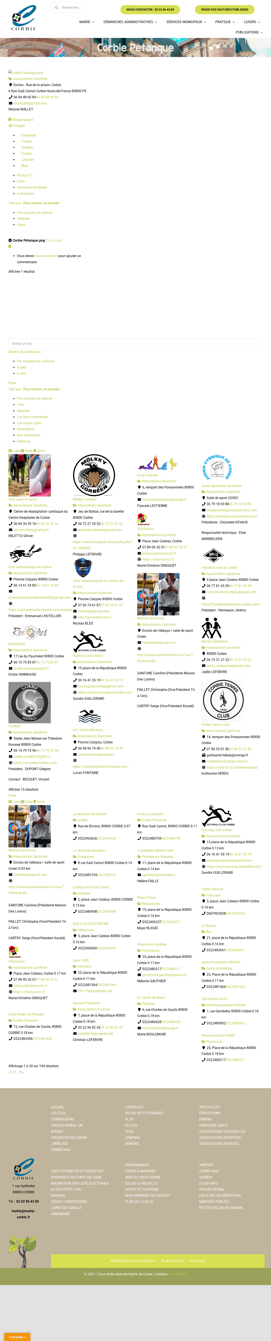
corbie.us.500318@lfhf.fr (32, 757)
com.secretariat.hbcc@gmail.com (232, 592)
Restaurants (150, 904)
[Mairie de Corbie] (23, 7)
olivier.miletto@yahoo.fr (31, 530)
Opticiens (84, 966)
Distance (23, 441)
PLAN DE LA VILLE (139, 1202)
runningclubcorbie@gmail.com (101, 686)
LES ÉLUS (58, 1113)
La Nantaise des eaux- (89, 851)
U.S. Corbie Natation (88, 730)
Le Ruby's (209, 926)
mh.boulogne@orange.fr (160, 1028)
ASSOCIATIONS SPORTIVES (220, 1138)
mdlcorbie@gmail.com (159, 643)
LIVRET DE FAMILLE (66, 1208)
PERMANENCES (137, 1165)
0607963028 (235, 913)
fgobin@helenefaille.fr (158, 875)
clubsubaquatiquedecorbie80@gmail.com (39, 597)
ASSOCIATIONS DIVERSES (219, 1144)
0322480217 (170, 969)
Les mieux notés (29, 423)
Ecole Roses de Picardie (26, 1014)
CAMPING (132, 1138)
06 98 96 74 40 (111, 748)
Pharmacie (213, 1042)
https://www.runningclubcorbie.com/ (105, 692)
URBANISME (60, 1214)
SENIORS (132, 1144)
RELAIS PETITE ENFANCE (144, 1113)
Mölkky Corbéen (85, 499)
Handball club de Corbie (219, 568)
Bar (208, 932)
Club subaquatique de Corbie (29, 567)
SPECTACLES (209, 1107)
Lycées (82, 820)
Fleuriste (148, 1004)
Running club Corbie (88, 656)
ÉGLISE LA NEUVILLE (141, 1183)
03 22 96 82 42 (111, 1027)
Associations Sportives (29, 79)
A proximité (25, 194)
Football (14, 726)
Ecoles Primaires (154, 820)
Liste (16, 451)
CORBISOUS (134, 1107)
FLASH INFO (208, 1183)
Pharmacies (150, 951)
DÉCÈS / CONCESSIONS (69, 1202)
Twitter (26, 141)
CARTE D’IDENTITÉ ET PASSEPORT (77, 1171)
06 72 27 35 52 (111, 524)
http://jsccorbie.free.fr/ (95, 617)
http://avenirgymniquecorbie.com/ (232, 516)
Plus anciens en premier (35, 213)
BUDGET (57, 1132)
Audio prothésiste (218, 968)
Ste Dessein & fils (214, 999)
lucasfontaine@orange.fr (96, 755)
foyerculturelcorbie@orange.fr (164, 500)
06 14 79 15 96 (47, 750)
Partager (18, 126)
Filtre (12, 383)
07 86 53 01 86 (240, 749)
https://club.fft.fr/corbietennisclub (232, 767)
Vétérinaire (85, 930)
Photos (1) (25, 175)
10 (20, 1072)
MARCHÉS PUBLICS (214, 1202)
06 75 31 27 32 (240, 660)
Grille (28, 451)
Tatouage (212, 895)
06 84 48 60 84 (47, 97)
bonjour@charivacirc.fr (159, 553)
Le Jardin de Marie (151, 998)
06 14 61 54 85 (47, 585)
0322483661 (235, 950)
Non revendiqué (28, 435)
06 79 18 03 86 (240, 504)
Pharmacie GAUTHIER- (218, 1036)
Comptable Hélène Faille (155, 851)
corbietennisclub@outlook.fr (228, 761)
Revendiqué (25, 429)
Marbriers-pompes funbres (225, 1005)
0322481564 (106, 985)
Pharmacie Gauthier (152, 944)
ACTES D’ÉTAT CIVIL (66, 1189)
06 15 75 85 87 (47, 662)
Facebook (28, 135)
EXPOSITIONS (209, 1113)
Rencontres (16, 644)
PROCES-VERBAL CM (67, 1125)
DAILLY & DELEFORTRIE (91, 924)
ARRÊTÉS (206, 1165)
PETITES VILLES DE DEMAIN (220, 1208)
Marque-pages (22, 120)
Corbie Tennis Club (216, 725)
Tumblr (26, 154)
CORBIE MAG (61, 1150)
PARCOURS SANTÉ (213, 1125)
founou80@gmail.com (30, 103)
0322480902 (235, 1023)
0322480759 (170, 838)
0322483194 (106, 875)
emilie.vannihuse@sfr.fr (31, 668)
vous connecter (46, 256)
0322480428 (170, 1022)
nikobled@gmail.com (93, 611)
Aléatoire (23, 219)
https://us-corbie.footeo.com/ (36, 763)
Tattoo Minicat (212, 889)
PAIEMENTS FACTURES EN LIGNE (76, 1177)
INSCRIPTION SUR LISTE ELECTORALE (80, 1183)
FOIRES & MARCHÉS (140, 1171)
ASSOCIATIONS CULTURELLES (222, 1132)
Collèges (83, 893)
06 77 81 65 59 (240, 586)
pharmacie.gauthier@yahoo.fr (164, 975)
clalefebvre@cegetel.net (95, 1034)
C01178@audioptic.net (95, 991)
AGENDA (205, 1177)
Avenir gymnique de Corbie (221, 486)
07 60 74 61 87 (111, 605)
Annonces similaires (32, 187)
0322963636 (106, 838)
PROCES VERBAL (212, 1189)
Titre (20, 405)
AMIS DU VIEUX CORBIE (143, 1177)
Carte (21, 181)
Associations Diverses (93, 1009)
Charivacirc (145, 529)
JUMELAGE (59, 1144)
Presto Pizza (146, 898)
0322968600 (106, 948)
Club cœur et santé (22, 499)
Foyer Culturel (147, 475)
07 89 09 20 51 (176, 547)
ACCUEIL (57, 1107)
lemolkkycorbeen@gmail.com (100, 530)
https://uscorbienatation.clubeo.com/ (101, 767)
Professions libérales (157, 857)
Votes (21, 225)
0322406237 (170, 922)
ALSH (129, 1119)
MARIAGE (58, 1196)
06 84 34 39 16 (47, 524)
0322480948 (106, 912)
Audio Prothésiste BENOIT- (221, 962)
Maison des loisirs (150, 618)
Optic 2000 (81, 960)
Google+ (27, 147)
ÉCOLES (131, 1125)
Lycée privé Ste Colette (89, 814)
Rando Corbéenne (215, 641)
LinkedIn (27, 160)
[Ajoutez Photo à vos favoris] (9, 247)
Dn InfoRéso (178, 1274)
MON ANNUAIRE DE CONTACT (147, 1196)
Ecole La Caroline (150, 814)
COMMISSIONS (62, 1119)
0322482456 (42, 1039)
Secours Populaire (86, 1003)
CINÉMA (205, 1119)
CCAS (129, 1132)
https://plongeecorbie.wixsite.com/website (40, 610)
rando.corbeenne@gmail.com (228, 666)
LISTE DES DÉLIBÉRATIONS (220, 1196)
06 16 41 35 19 (111, 680)
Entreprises (85, 857)
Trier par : (34, 203)
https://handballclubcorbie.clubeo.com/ (231, 604)
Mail (24, 166)
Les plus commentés (32, 417)
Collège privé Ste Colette (91, 887)
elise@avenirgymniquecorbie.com (232, 510)
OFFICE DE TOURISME (142, 1189)
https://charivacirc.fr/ (158, 559)
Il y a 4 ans (54, 240)
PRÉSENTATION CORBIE (69, 1138)
